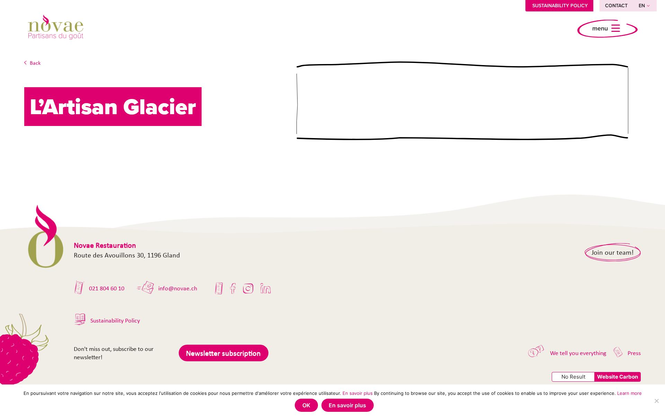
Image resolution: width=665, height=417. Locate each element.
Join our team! (613, 252)
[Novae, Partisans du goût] (55, 28)
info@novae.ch (177, 288)
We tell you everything (578, 353)
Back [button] (35, 62)
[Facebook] (233, 288)
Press (634, 353)
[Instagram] (248, 288)
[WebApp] (219, 288)
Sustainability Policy (560, 5)
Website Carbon (617, 376)
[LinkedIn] (265, 288)
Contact (616, 5)
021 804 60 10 (106, 288)
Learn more (629, 393)
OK (306, 405)
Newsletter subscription (223, 353)
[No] (656, 400)
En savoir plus (358, 393)
